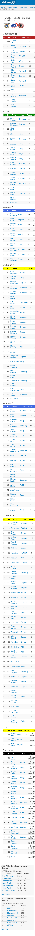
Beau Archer (15, 592)
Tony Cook (12, 188)
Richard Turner (13, 495)
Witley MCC (11, 915)
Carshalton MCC (13, 923)
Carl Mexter (12, 485)
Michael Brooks (13, 224)
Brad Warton (13, 96)
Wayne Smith (13, 773)
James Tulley (13, 763)
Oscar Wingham (14, 807)
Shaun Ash (15, 563)
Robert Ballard (13, 782)
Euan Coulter (13, 163)
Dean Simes (13, 81)
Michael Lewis (13, 480)
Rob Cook (14, 632)
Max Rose (14, 686)
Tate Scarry (13, 105)
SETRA (10, 925)
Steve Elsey (13, 744)
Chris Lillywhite (13, 272)
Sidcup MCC (11, 920)
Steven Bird (13, 734)
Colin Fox (13, 455)
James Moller (12, 342)
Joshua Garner (12, 352)
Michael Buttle (13, 254)
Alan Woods (13, 739)
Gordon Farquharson (15, 711)
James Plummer (14, 802)
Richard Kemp (13, 577)
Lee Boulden (13, 371)
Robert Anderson (13, 366)
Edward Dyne (13, 193)
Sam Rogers (13, 384)
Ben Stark (14, 168)
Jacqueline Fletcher (14, 357)
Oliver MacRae (13, 198)
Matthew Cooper (14, 701)
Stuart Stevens (14, 721)
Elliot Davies (13, 71)
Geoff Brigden (7, 883)
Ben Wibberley (14, 51)
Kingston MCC (12, 913)
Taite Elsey (15, 706)
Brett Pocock (13, 66)
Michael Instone (13, 657)
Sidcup (21, 66)
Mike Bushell (13, 637)
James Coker (12, 149)
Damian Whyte (13, 234)
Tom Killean (15, 647)
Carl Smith (15, 528)
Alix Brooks (13, 837)
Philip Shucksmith (14, 389)
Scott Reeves (13, 716)
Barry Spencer (13, 465)
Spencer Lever (14, 787)
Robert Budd (12, 376)
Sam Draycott (14, 671)
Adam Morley (13, 627)
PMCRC (22, 56)
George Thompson (14, 777)
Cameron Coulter (14, 523)
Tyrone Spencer (14, 587)
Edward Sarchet (13, 327)
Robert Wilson (13, 792)
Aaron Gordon (13, 46)
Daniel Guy (13, 56)
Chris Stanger (13, 229)
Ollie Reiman (13, 533)
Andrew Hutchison (14, 124)
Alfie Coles (13, 91)
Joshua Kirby (13, 61)
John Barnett (13, 430)
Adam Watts (15, 662)
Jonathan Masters (13, 292)
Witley (21, 61)
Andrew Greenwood (14, 450)
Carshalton (24, 302)
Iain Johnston (13, 470)
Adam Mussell (13, 139)
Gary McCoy (12, 129)
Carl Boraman (13, 425)
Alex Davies (12, 302)
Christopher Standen (14, 312)
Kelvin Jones (12, 475)
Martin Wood (13, 617)
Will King (14, 548)
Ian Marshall (14, 852)
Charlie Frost (13, 41)
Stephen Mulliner (13, 173)
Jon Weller (14, 398)
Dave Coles (12, 219)
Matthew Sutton (14, 681)
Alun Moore (14, 490)
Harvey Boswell (13, 758)
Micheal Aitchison (14, 691)
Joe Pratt (13, 202)
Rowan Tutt (15, 676)
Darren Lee (12, 244)
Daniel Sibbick (13, 322)
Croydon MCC (12, 918)
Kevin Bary (15, 642)
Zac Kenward (14, 822)
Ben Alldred (14, 361)
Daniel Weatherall (15, 832)
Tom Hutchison (14, 134)
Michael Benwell (13, 347)
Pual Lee (14, 817)
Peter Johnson (14, 797)
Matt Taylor (14, 460)
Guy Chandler (13, 214)
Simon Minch (12, 445)
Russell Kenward (14, 543)
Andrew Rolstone (13, 332)
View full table (5, 894)
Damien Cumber (14, 652)
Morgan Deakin (13, 100)
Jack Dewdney (13, 287)
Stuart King (13, 76)
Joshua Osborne (13, 337)
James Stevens (14, 602)
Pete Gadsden (14, 612)
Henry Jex (14, 622)
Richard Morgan (13, 582)
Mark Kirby (13, 86)
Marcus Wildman (14, 768)
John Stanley (13, 119)
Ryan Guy (14, 553)
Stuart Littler (12, 440)
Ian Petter (14, 827)
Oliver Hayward (14, 812)
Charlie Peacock (14, 572)
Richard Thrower (13, 158)
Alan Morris (14, 380)
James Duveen (13, 144)
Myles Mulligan (13, 317)
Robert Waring (12, 500)
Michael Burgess (13, 183)
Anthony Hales (13, 153)
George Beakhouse (14, 282)
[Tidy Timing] (8, 2)
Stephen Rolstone (13, 435)
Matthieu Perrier (14, 558)
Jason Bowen (12, 178)
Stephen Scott (13, 416)
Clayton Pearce (13, 857)
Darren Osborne (13, 259)
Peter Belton (15, 667)
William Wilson (13, 277)
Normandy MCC (13, 910)
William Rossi (13, 538)
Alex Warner (13, 394)
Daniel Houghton (14, 847)
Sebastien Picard (14, 420)
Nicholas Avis (14, 607)
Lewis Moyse (12, 297)
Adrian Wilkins (13, 510)
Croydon (22, 51)
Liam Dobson (13, 307)
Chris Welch (12, 411)
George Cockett (13, 696)
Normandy (22, 46)
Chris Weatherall (14, 505)
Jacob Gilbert (13, 568)
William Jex (15, 597)
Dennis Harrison (13, 249)
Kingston (21, 124)
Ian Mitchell (13, 239)
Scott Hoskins (14, 842)
